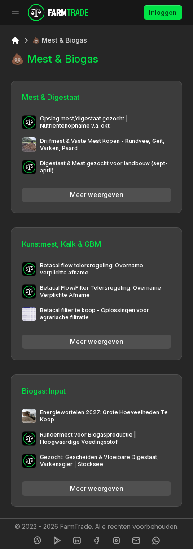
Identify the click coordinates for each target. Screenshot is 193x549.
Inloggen (163, 12)
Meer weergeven (96, 194)
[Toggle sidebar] (15, 12)
